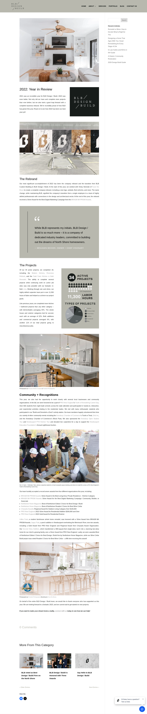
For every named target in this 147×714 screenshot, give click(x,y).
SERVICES (102, 6)
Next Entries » (94, 687)
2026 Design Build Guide (117, 62)
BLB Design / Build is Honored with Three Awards (58, 675)
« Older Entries (25, 687)
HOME (83, 6)
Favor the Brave (52, 597)
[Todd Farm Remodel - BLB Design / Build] (59, 387)
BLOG (122, 6)
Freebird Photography (49, 388)
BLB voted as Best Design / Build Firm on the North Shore (30, 675)
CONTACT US (132, 6)
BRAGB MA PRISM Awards (81, 200)
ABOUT (91, 6)
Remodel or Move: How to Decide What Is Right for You (117, 32)
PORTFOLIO (113, 6)
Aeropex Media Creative (35, 388)
